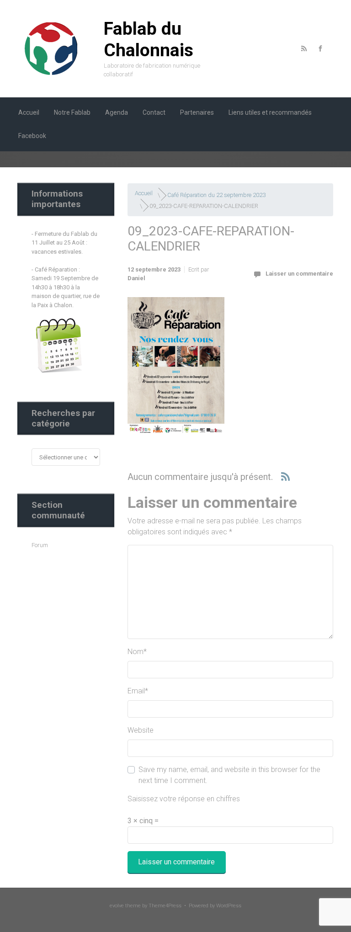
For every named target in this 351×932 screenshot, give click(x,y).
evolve (117, 906)
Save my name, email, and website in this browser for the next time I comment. (229, 775)
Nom (137, 651)
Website (141, 730)
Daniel (136, 278)
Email (138, 691)
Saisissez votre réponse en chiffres (184, 798)
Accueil (144, 193)
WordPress (228, 906)
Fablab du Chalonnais (148, 39)
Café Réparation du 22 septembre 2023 (216, 194)
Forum (40, 545)
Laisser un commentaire (299, 273)
